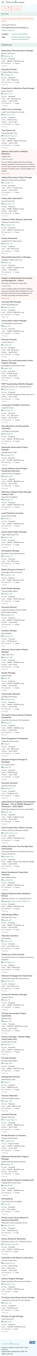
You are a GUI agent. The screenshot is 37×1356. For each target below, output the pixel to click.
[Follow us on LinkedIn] (33, 1343)
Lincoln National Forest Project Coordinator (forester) (14, 469)
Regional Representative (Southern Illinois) (16, 894)
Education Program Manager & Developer (14, 760)
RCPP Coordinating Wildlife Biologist (17, 384)
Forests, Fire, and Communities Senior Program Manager (17, 361)
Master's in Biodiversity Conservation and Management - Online (16, 279)
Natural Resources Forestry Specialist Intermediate (17, 847)
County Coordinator (9, 238)
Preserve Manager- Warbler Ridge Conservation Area (15, 1038)
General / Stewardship (20, 34)
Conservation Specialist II (12, 198)
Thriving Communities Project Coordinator (13, 1014)
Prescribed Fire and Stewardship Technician (15, 427)
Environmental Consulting (21, 37)
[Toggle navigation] (3, 2)
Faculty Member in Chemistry (13, 1135)
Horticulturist (7, 1199)
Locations (16, 8)
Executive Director (9, 69)
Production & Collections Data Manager (18, 88)
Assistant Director (9, 1114)
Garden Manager (8, 673)
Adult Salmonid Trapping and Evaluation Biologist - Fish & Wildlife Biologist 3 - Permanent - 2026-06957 (18, 804)
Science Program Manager (12, 1278)
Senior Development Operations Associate (14, 873)
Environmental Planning (20, 39)
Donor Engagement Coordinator (14, 738)
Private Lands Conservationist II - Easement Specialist (15, 1218)
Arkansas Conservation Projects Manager (14, 650)
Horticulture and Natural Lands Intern (17, 1257)
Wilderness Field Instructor (12, 954)
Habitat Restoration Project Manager (16, 177)
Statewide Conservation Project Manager (14, 448)
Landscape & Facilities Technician (15, 405)
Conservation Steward (10, 694)
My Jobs (5, 14)
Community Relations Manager (14, 994)
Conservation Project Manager (14, 320)
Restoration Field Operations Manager (17, 50)
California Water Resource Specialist (16, 219)
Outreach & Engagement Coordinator (16, 976)
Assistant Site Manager (11, 302)
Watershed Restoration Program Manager (15, 1157)
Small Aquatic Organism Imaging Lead (17, 1180)
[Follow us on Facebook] (31, 1343)
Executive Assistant (9, 783)
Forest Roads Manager (10, 588)
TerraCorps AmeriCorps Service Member (18, 1297)
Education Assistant (9, 936)
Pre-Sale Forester (8, 1058)
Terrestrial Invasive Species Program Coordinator (16, 716)
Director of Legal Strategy (12, 1316)
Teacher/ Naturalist (9, 1095)
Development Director (10, 1077)
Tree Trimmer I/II (8, 130)
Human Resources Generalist (13, 1239)
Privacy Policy (19, 1347)
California (10, 30)
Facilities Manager (9, 630)
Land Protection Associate (12, 513)
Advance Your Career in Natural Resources (14, 152)
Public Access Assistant (11, 109)
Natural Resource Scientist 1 (13, 569)
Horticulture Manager (10, 551)
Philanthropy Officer (10, 914)
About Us (4, 1347)
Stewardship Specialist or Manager (16, 257)
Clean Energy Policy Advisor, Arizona (16, 827)
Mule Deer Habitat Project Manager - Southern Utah (17, 493)
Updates (11, 1347)
